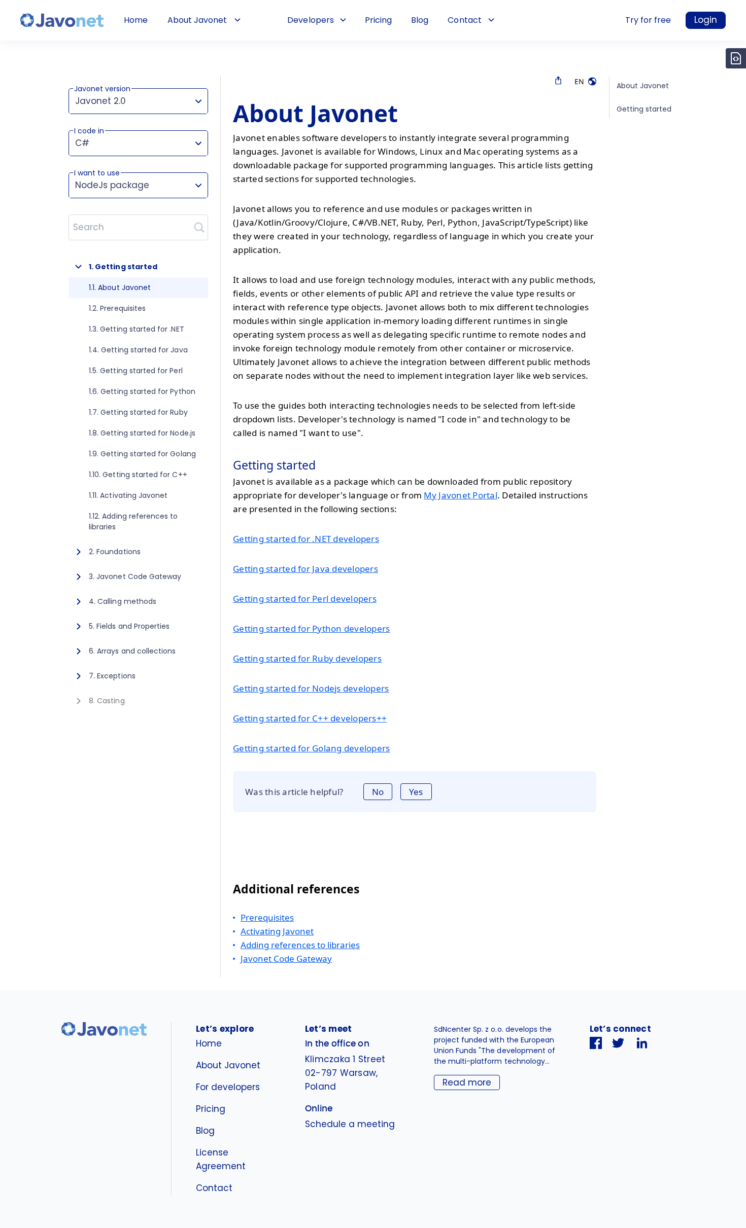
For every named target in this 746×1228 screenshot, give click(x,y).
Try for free (648, 20)
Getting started (644, 109)
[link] (62, 20)
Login (705, 20)
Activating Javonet (277, 931)
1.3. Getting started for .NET (136, 329)
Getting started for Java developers (305, 568)
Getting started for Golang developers (311, 748)
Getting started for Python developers (311, 628)
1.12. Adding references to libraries (133, 521)
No (378, 792)
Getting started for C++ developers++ (310, 718)
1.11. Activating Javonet (128, 495)
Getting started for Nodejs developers (311, 688)
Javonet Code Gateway (286, 958)
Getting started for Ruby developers (307, 658)
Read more (467, 1082)
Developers (310, 20)
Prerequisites (267, 917)
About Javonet (197, 20)
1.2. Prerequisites (117, 308)
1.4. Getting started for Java (138, 350)
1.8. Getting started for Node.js (142, 433)
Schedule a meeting (350, 1124)
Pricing (378, 20)
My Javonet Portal (460, 495)
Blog (419, 20)
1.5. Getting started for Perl (136, 371)
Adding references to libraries (300, 945)
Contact (464, 20)
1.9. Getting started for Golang (142, 454)
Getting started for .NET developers (306, 539)
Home (136, 20)
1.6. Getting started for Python (142, 391)
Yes (416, 792)
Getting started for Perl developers (305, 598)
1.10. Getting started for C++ (138, 474)
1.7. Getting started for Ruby (138, 412)
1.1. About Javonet (120, 287)
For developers (228, 1087)
